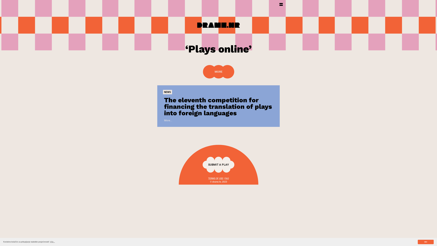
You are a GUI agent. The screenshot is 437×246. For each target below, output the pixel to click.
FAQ (227, 178)
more (218, 71)
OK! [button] (425, 242)
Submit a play (218, 164)
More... (168, 120)
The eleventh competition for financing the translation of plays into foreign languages (218, 106)
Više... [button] (52, 242)
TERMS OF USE (215, 178)
